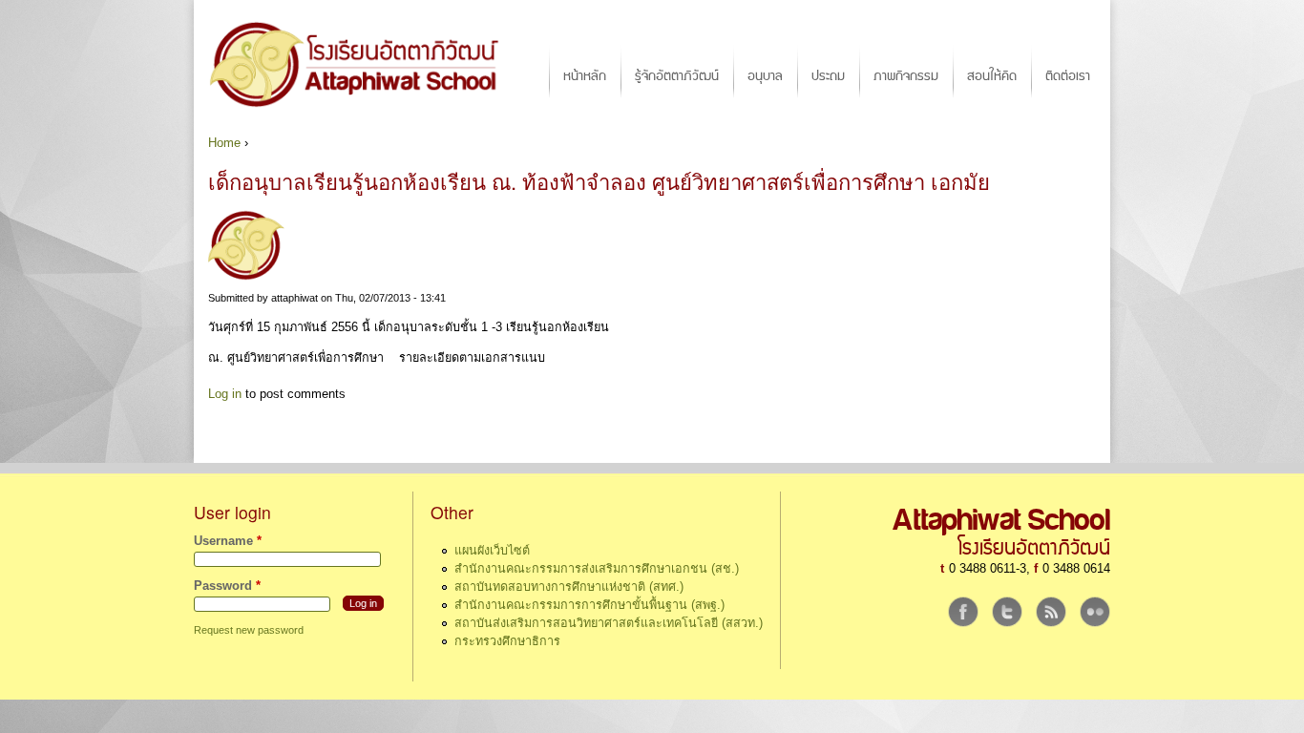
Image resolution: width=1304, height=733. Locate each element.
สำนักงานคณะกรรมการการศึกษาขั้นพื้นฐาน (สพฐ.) (589, 605)
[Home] (363, 64)
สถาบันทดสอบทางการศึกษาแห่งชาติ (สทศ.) (569, 587)
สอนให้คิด (992, 76)
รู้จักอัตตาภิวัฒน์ (677, 76)
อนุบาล (765, 76)
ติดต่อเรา (1067, 76)
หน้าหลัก (584, 76)
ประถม (828, 76)
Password (227, 586)
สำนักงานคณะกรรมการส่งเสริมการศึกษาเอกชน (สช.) (596, 569)
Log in (225, 394)
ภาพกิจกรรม (905, 76)
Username (228, 541)
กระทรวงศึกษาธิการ (507, 641)
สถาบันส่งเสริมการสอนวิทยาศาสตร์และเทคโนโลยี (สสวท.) (608, 623)
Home (224, 143)
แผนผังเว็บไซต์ (492, 550)
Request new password (249, 630)
